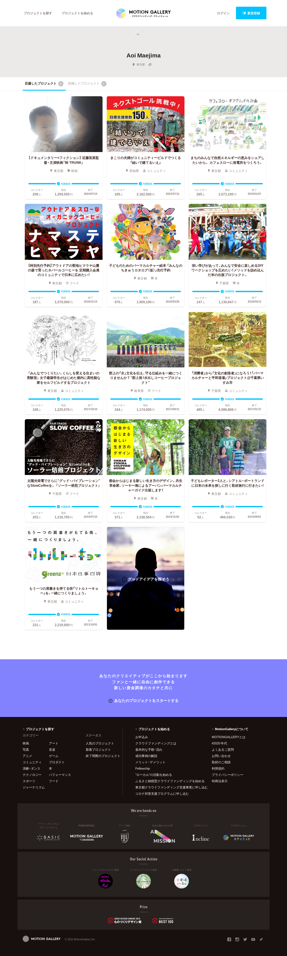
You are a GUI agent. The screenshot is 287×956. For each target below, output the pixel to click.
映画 (26, 743)
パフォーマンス (60, 774)
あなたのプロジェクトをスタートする (146, 700)
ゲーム (53, 755)
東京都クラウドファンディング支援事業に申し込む (168, 787)
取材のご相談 (221, 762)
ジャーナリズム (34, 787)
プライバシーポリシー (227, 774)
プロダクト (57, 762)
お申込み (141, 737)
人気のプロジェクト (100, 743)
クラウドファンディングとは (155, 743)
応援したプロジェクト (43, 83)
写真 (26, 749)
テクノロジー (32, 774)
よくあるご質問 (223, 749)
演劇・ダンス (31, 768)
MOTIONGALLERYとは (228, 737)
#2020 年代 (219, 743)
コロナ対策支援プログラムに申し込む (162, 793)
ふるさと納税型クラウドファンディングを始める (168, 781)
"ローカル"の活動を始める (153, 774)
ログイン (223, 13)
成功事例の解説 (146, 755)
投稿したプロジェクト (86, 83)
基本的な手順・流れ (148, 749)
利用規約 (218, 768)
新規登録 (254, 13)
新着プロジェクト (98, 749)
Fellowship (142, 768)
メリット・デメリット (150, 762)
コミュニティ (32, 762)
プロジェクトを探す (38, 13)
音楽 (52, 749)
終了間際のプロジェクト (101, 755)
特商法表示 (220, 781)
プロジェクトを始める (77, 13)
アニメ (27, 755)
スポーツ (29, 781)
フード (53, 781)
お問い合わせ (221, 755)
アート (53, 743)
